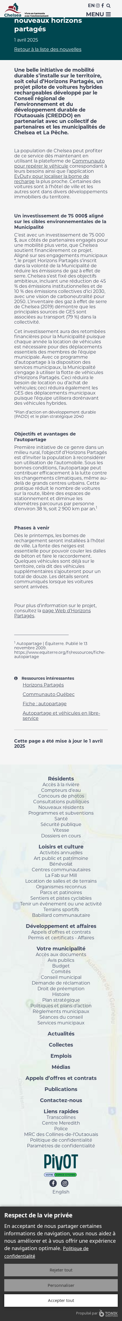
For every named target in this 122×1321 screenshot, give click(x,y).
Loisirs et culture (61, 846)
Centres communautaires (61, 869)
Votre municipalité (61, 948)
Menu (96, 14)
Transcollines (61, 1117)
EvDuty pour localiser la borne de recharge (51, 179)
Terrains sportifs (61, 909)
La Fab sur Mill (61, 875)
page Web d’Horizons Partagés (52, 613)
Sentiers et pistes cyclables (61, 898)
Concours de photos (61, 795)
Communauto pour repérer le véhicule (59, 163)
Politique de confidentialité (61, 1140)
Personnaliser (61, 1285)
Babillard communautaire (61, 915)
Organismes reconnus (61, 886)
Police (61, 1128)
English (61, 1191)
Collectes (61, 1044)
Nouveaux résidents (61, 807)
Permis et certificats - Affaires (61, 937)
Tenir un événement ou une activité (61, 903)
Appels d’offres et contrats (61, 1078)
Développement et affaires (61, 926)
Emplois (61, 1056)
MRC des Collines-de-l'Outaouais (61, 1134)
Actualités (61, 1033)
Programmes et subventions (61, 812)
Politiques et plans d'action (61, 1005)
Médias (61, 1067)
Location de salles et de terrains (61, 881)
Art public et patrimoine (61, 858)
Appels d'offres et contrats (61, 931)
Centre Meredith (61, 1122)
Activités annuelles (61, 852)
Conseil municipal (61, 977)
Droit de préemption (61, 988)
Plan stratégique (61, 999)
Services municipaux (61, 1022)
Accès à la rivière (61, 784)
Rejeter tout (61, 1270)
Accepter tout (61, 1300)
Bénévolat (61, 863)
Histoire (61, 994)
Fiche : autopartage (45, 703)
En (91, 5)
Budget (61, 965)
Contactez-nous (61, 1100)
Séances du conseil (61, 1017)
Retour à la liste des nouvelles (47, 49)
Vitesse (61, 830)
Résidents (61, 778)
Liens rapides (61, 1111)
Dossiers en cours (61, 835)
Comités (61, 971)
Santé (61, 818)
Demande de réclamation (61, 982)
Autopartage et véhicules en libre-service (61, 715)
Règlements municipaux (61, 1011)
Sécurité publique (61, 824)
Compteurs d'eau (61, 790)
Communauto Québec (49, 694)
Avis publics (61, 960)
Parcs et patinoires (61, 892)
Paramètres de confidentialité (61, 1145)
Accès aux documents (61, 954)
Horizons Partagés (43, 685)
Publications (61, 1089)
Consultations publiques (61, 801)
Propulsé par (87, 1313)
